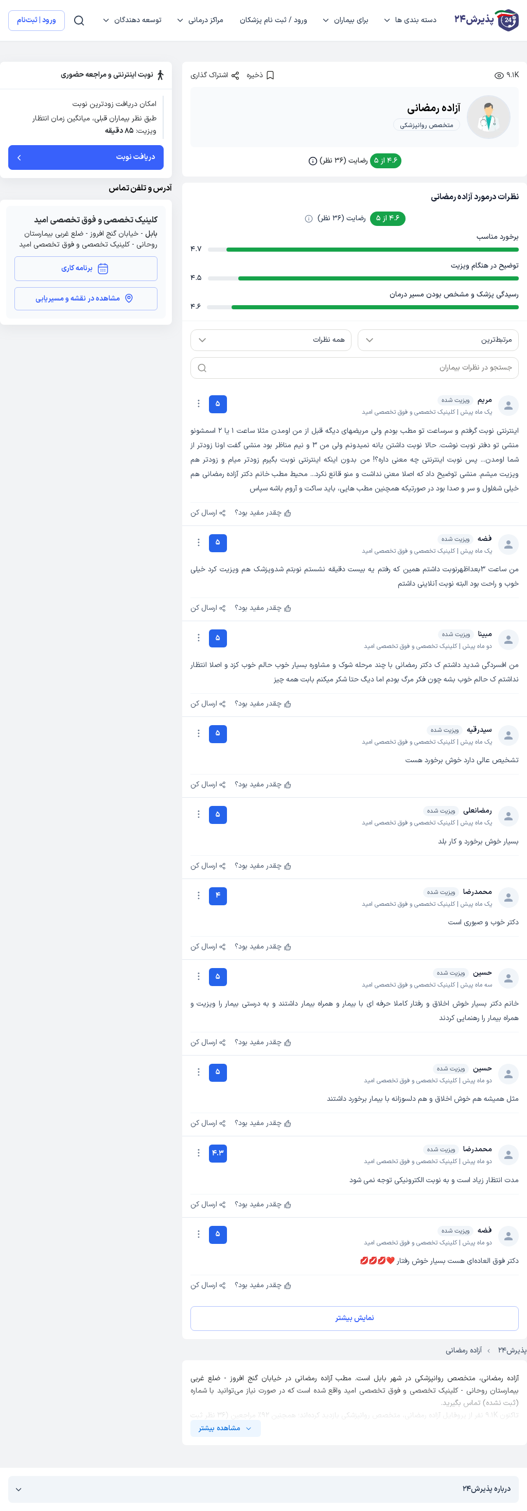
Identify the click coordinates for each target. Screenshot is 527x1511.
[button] (354, 160)
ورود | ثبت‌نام (36, 20)
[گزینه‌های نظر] (198, 403)
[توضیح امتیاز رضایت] (308, 218)
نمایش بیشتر (354, 1318)
